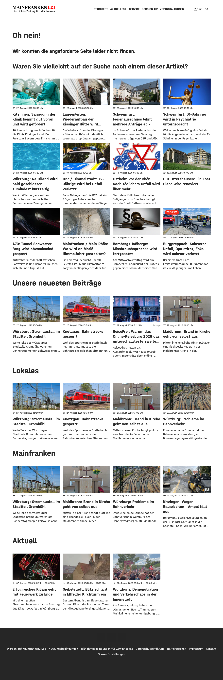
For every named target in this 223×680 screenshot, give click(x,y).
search (207, 9)
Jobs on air (150, 9)
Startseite (101, 9)
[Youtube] (122, 637)
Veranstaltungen (172, 9)
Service (134, 9)
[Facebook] (101, 637)
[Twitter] (111, 637)
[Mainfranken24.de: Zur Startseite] (34, 9)
